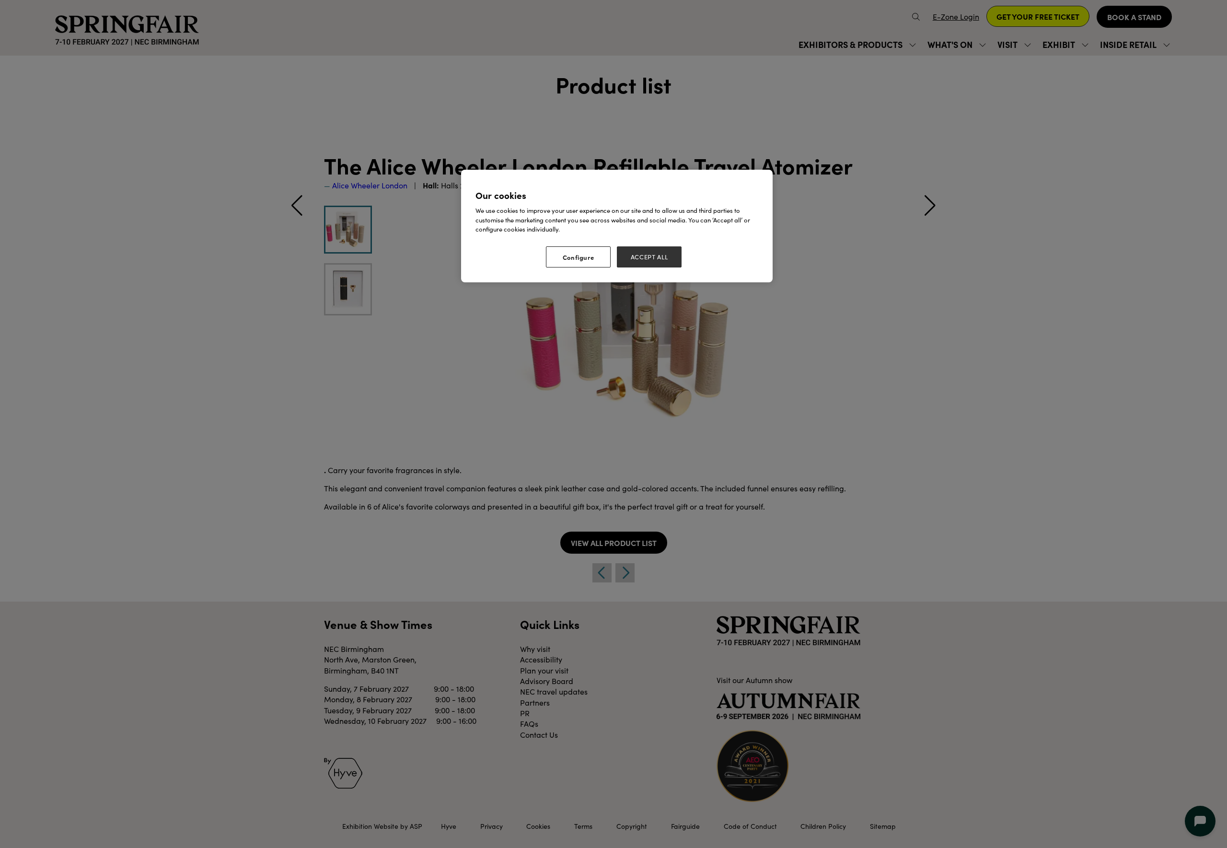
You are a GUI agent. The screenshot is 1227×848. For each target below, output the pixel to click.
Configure (578, 257)
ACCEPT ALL (649, 257)
